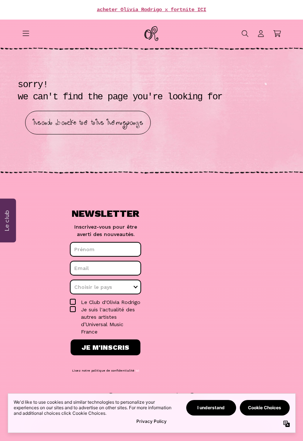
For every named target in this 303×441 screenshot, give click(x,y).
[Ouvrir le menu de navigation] (26, 33)
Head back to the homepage (88, 123)
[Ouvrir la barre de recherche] (244, 33)
